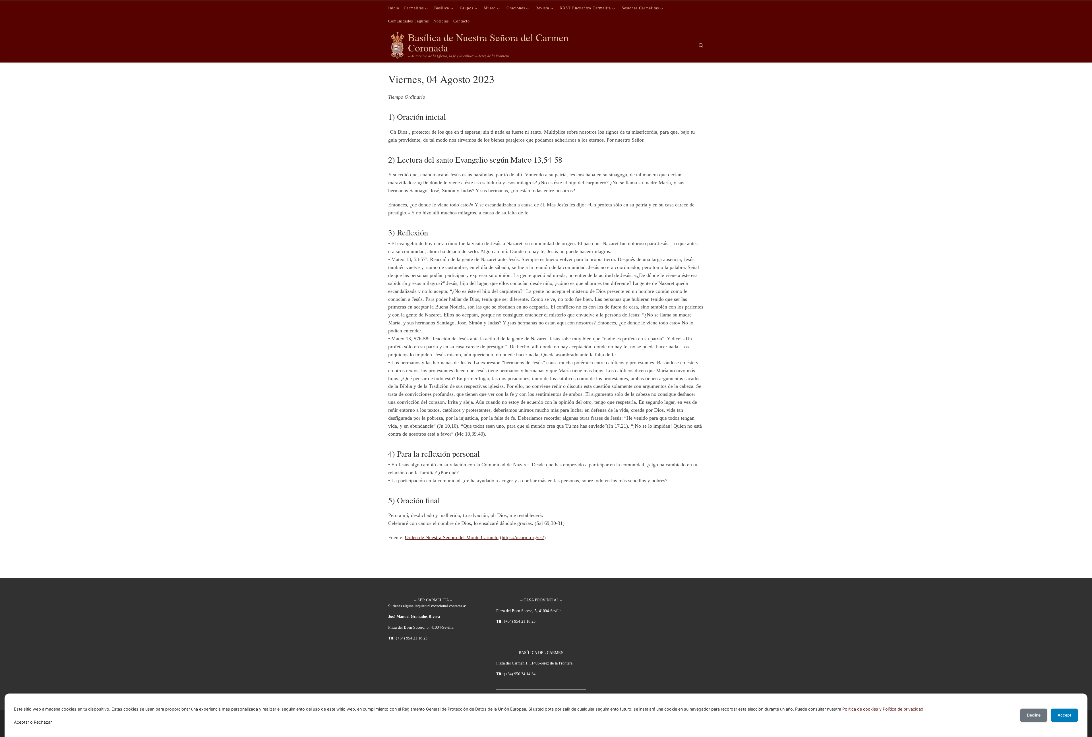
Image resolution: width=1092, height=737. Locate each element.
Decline (1034, 715)
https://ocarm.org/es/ (523, 537)
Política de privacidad (903, 709)
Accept (1064, 715)
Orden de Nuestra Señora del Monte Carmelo (452, 537)
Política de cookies (860, 709)
